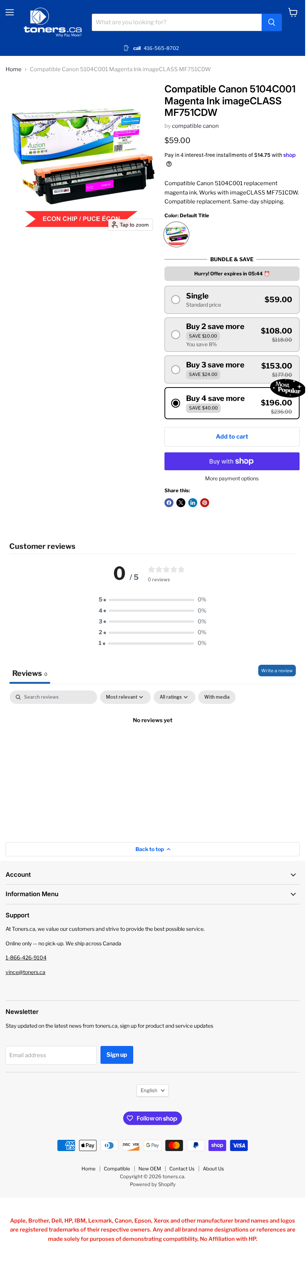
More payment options (232, 478)
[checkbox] (217, 697)
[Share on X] (180, 502)
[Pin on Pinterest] (204, 502)
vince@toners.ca (25, 972)
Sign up (116, 1054)
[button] (232, 300)
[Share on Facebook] (168, 502)
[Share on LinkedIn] (192, 502)
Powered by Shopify (153, 1184)
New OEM (149, 1169)
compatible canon (195, 126)
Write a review (277, 670)
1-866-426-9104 (26, 957)
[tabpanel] (152, 745)
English (149, 1090)
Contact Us (182, 1169)
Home (14, 69)
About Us (213, 1169)
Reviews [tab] (29, 673)
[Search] (272, 22)
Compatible (117, 1169)
